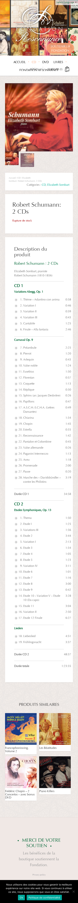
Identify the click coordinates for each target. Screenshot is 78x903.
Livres (58, 62)
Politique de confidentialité (44, 897)
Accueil (19, 62)
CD (34, 62)
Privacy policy (39, 874)
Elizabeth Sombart (58, 184)
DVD (45, 62)
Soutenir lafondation (60, 48)
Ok (21, 897)
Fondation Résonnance (39, 70)
